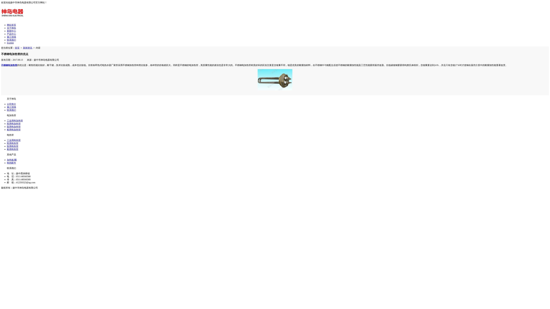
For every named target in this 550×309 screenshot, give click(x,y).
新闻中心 (11, 31)
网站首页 (11, 25)
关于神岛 (11, 28)
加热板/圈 (12, 160)
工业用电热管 (14, 140)
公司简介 (11, 104)
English (10, 43)
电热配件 (11, 163)
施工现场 (11, 37)
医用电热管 (12, 146)
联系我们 (11, 40)
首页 (17, 48)
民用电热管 (12, 143)
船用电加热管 (14, 129)
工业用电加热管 (15, 120)
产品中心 (11, 34)
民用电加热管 (14, 123)
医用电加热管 (14, 126)
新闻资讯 (27, 48)
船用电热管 (12, 149)
